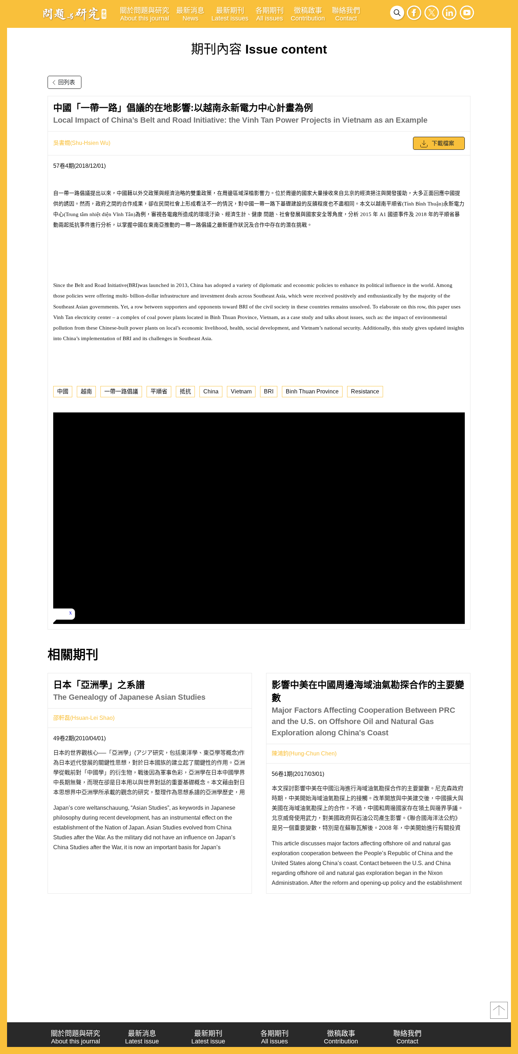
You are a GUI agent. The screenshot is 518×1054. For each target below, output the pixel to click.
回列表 (66, 82)
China (210, 391)
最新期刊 (229, 14)
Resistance (365, 391)
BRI (268, 391)
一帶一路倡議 (121, 391)
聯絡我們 (346, 14)
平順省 (158, 391)
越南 (86, 391)
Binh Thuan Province (312, 391)
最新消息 (190, 14)
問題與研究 (74, 13)
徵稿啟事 (308, 14)
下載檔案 (443, 143)
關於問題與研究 (144, 14)
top (499, 1010)
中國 (62, 391)
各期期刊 (269, 14)
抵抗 (185, 391)
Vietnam (241, 391)
